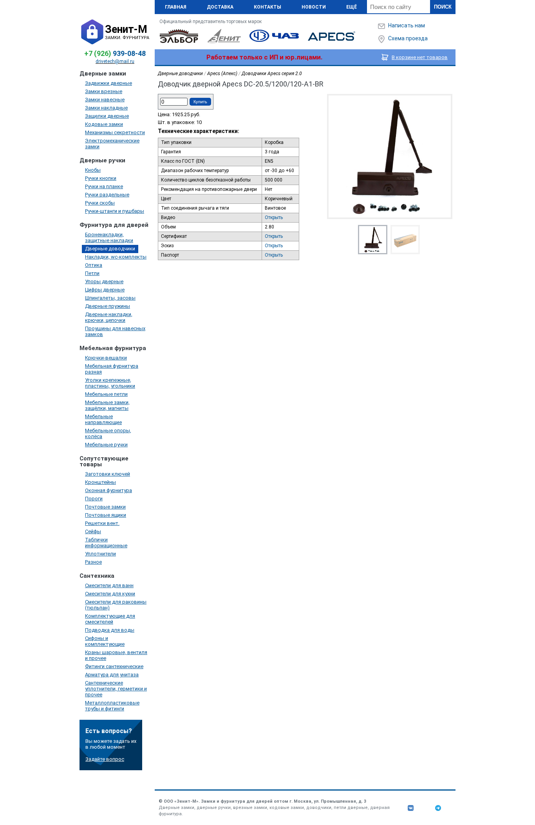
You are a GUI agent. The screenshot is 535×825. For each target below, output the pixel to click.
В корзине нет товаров (420, 57)
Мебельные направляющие (103, 419)
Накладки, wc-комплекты (115, 257)
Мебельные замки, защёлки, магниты (107, 405)
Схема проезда (408, 38)
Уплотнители (100, 554)
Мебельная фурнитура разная (111, 369)
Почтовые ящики (105, 515)
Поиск (443, 7)
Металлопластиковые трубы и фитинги (112, 706)
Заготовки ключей (107, 474)
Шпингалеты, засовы (110, 298)
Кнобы (93, 170)
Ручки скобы (100, 203)
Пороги (94, 498)
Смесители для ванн (109, 585)
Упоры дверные (104, 281)
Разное (93, 562)
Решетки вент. (102, 523)
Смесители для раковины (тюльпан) (115, 605)
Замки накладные (106, 108)
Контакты (267, 7)
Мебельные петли (106, 394)
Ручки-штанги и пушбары (114, 211)
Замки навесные (105, 99)
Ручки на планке (104, 186)
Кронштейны (100, 482)
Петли (92, 273)
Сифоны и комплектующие (105, 641)
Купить (200, 101)
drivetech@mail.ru (115, 61)
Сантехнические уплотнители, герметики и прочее (116, 688)
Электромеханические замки (112, 143)
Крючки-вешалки (106, 358)
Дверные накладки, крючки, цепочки (108, 317)
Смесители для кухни (110, 594)
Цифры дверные (105, 290)
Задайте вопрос (104, 759)
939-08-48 (115, 53)
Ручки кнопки (100, 178)
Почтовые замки (105, 507)
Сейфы (93, 531)
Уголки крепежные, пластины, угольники (110, 383)
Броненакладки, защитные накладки (109, 237)
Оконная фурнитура (108, 490)
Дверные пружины (107, 306)
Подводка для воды (109, 630)
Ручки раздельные (107, 195)
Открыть (274, 217)
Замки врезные (103, 91)
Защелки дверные (107, 116)
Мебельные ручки (106, 445)
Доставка (220, 7)
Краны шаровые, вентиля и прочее (116, 655)
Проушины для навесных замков (115, 331)
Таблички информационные (106, 542)
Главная (175, 7)
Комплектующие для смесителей (110, 619)
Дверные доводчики (110, 249)
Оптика (93, 265)
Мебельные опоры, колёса (108, 433)
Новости (314, 7)
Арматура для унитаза (112, 675)
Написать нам (406, 25)
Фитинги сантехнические (114, 666)
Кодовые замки (104, 124)
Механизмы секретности (115, 132)
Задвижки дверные (108, 83)
